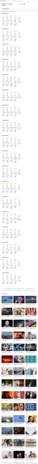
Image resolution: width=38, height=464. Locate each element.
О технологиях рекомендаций (22, 463)
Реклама (6, 463)
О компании (3, 463)
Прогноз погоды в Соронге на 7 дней (30, 288)
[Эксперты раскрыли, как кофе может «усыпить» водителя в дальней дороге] (7, 349)
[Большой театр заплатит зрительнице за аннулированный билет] (30, 444)
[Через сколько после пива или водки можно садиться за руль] (19, 384)
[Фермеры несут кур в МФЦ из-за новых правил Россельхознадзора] (19, 313)
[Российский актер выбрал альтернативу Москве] (30, 420)
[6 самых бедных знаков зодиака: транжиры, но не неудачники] (30, 456)
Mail (1, 463)
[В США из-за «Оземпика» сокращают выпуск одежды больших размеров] (30, 373)
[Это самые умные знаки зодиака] (7, 456)
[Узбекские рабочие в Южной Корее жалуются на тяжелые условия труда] (19, 373)
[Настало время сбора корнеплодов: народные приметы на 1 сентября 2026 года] (19, 432)
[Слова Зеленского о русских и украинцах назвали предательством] (7, 325)
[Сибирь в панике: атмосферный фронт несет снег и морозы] (7, 384)
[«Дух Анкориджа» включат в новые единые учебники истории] (30, 396)
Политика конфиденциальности (15, 463)
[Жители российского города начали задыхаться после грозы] (19, 325)
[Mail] (1, 1)
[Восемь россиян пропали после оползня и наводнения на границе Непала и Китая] (7, 432)
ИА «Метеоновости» (35, 463)
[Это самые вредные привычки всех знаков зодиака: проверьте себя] (7, 396)
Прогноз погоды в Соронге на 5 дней (19, 288)
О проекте (10, 463)
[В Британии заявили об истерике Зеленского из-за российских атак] (19, 301)
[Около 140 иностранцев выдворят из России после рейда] (7, 313)
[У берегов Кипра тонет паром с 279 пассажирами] (7, 337)
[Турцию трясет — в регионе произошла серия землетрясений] (19, 349)
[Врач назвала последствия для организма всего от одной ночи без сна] (19, 456)
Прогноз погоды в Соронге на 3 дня (8, 288)
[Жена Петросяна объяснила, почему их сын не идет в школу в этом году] (19, 408)
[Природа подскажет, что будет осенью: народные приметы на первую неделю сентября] (30, 313)
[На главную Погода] (3, 1)
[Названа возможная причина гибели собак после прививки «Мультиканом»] (19, 361)
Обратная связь (27, 463)
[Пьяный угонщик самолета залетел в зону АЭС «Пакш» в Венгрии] (7, 301)
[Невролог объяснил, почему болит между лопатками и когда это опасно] (30, 337)
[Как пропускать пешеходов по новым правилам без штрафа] (30, 349)
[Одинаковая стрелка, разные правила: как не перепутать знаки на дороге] (30, 408)
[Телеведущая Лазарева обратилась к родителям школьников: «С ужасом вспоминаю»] (19, 396)
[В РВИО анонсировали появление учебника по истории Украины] (19, 420)
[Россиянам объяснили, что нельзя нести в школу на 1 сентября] (7, 373)
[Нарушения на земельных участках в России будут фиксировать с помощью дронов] (30, 432)
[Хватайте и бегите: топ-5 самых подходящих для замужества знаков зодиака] (7, 420)
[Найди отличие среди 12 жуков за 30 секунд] (30, 361)
